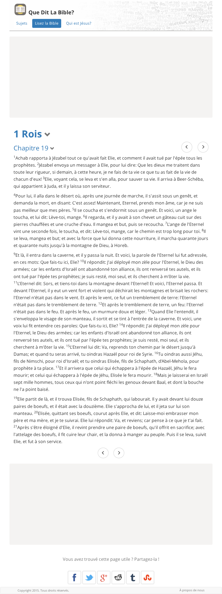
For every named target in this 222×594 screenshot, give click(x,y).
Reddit (118, 577)
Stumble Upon (147, 577)
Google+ (103, 577)
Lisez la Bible (46, 23)
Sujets (21, 23)
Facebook (74, 577)
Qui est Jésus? (78, 23)
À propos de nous (191, 590)
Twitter (89, 577)
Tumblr (133, 577)
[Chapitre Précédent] (186, 147)
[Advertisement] (111, 77)
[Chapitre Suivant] (203, 147)
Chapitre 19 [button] (32, 147)
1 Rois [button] (29, 133)
